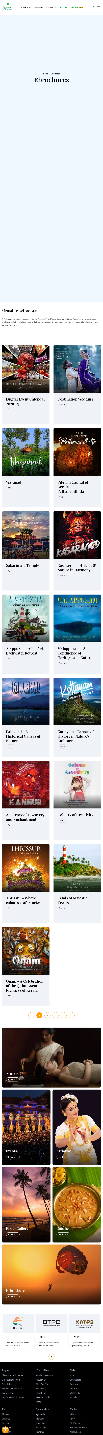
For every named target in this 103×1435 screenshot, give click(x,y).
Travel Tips (41, 1393)
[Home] (7, 7)
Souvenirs (40, 1388)
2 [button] (47, 1015)
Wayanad (6, 1418)
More (10, 409)
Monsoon (40, 1418)
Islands (73, 1397)
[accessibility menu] (5, 1430)
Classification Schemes (12, 1375)
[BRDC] (18, 1323)
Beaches (74, 1384)
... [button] (55, 1015)
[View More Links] (98, 7)
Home (45, 73)
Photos (73, 1418)
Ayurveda (40, 1414)
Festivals (40, 1431)
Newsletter (7, 1384)
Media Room (75, 1431)
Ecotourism (7, 1393)
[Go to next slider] (51, 1357)
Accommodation (43, 1397)
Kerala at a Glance (44, 1375)
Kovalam (6, 1423)
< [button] (31, 1015)
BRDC (10, 1337)
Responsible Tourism (12, 1388)
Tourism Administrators (13, 1397)
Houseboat (41, 1423)
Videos (73, 1414)
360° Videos (75, 1423)
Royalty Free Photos (79, 1427)
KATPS (75, 1337)
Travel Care (41, 1379)
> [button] (71, 1015)
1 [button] (39, 1015)
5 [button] (63, 1015)
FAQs (38, 1401)
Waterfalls (75, 1393)
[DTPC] (51, 1323)
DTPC (42, 1337)
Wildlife (73, 1388)
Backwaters (75, 1379)
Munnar (5, 1414)
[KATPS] (84, 1323)
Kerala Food (41, 1427)
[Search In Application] (92, 7)
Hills (72, 1375)
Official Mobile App (11, 1379)
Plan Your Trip (42, 1384)
